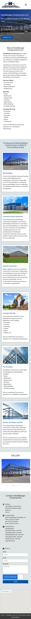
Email (4, 558)
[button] (25, 4)
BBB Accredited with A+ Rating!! (13, 132)
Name (4, 552)
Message (5, 564)
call (10, 124)
